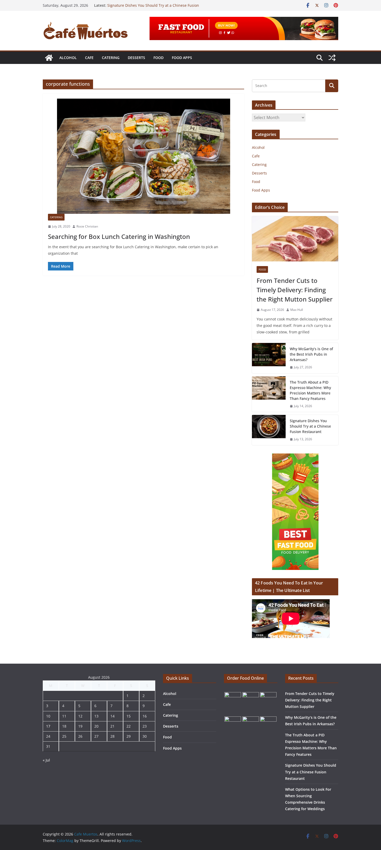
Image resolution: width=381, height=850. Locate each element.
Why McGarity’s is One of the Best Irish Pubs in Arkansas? (311, 354)
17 (48, 726)
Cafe (89, 57)
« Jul (46, 760)
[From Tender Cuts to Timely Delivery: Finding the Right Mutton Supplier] (295, 238)
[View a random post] (332, 58)
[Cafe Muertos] (49, 58)
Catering (110, 57)
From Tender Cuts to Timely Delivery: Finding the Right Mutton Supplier (295, 289)
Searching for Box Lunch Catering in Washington (119, 236)
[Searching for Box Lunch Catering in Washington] (143, 156)
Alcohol (68, 57)
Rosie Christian (87, 226)
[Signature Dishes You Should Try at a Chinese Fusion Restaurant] (269, 430)
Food (158, 57)
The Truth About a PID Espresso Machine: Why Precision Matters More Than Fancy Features (310, 390)
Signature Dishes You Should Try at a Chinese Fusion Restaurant (310, 426)
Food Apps (182, 57)
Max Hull (296, 309)
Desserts (136, 57)
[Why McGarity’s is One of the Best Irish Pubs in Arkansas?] (269, 358)
